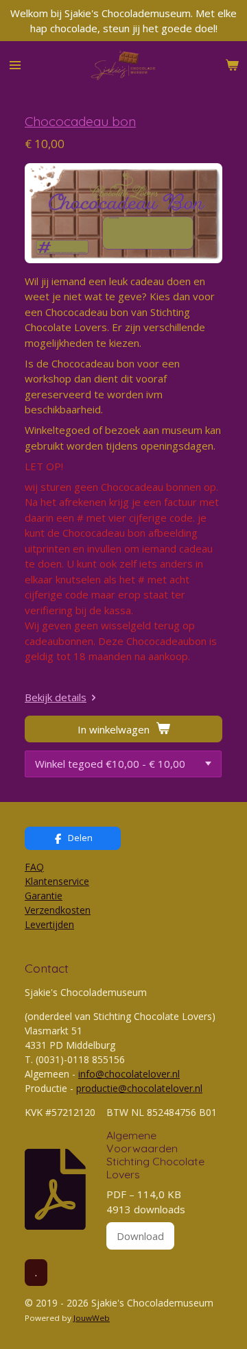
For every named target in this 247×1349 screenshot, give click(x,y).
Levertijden (49, 924)
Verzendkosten (58, 909)
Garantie (43, 895)
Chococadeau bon (80, 121)
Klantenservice (57, 881)
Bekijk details (55, 697)
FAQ (34, 866)
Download (140, 1236)
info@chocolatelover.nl (129, 1073)
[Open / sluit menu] (15, 65)
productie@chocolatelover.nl (139, 1088)
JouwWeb (91, 1318)
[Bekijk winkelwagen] (232, 65)
